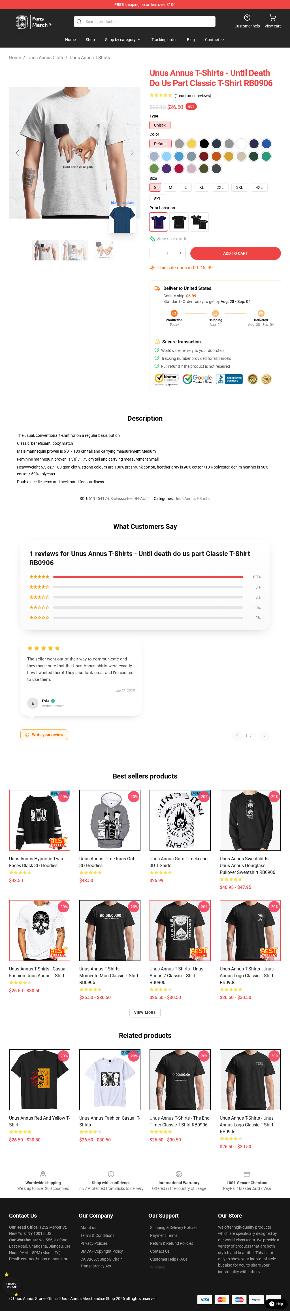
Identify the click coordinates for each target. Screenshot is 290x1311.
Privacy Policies (94, 1243)
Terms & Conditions (97, 1235)
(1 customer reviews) (192, 95)
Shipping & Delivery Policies (173, 1227)
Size (153, 178)
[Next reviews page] (264, 736)
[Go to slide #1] (45, 250)
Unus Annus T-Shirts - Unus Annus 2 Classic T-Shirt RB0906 (176, 975)
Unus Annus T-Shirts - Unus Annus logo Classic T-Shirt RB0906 (247, 1124)
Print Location (162, 208)
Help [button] (279, 1304)
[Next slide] (132, 153)
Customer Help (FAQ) (168, 1259)
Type (154, 116)
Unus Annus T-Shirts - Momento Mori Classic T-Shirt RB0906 (108, 975)
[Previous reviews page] (237, 736)
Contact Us (160, 1251)
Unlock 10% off (11, 1286)
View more (145, 1013)
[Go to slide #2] (74, 250)
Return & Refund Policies (171, 1243)
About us (88, 1227)
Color (154, 134)
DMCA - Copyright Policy (101, 1251)
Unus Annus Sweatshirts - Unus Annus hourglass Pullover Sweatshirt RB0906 (247, 865)
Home (15, 57)
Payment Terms (164, 1235)
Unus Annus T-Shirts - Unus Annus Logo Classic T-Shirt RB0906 (247, 975)
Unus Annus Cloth (45, 57)
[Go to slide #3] (104, 250)
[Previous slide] (18, 153)
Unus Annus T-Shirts (90, 57)
